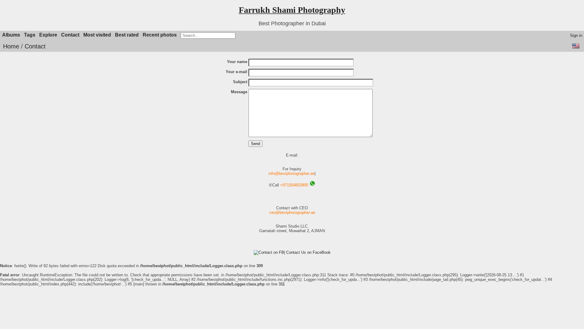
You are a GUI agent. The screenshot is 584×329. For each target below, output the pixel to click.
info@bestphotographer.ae (292, 173)
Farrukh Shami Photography (292, 10)
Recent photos (160, 34)
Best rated (127, 34)
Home (11, 46)
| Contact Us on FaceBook (307, 252)
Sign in (576, 35)
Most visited (97, 34)
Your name (237, 61)
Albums (11, 34)
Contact (70, 34)
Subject (240, 82)
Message (239, 92)
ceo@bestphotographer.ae (292, 212)
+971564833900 (294, 185)
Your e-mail (236, 71)
